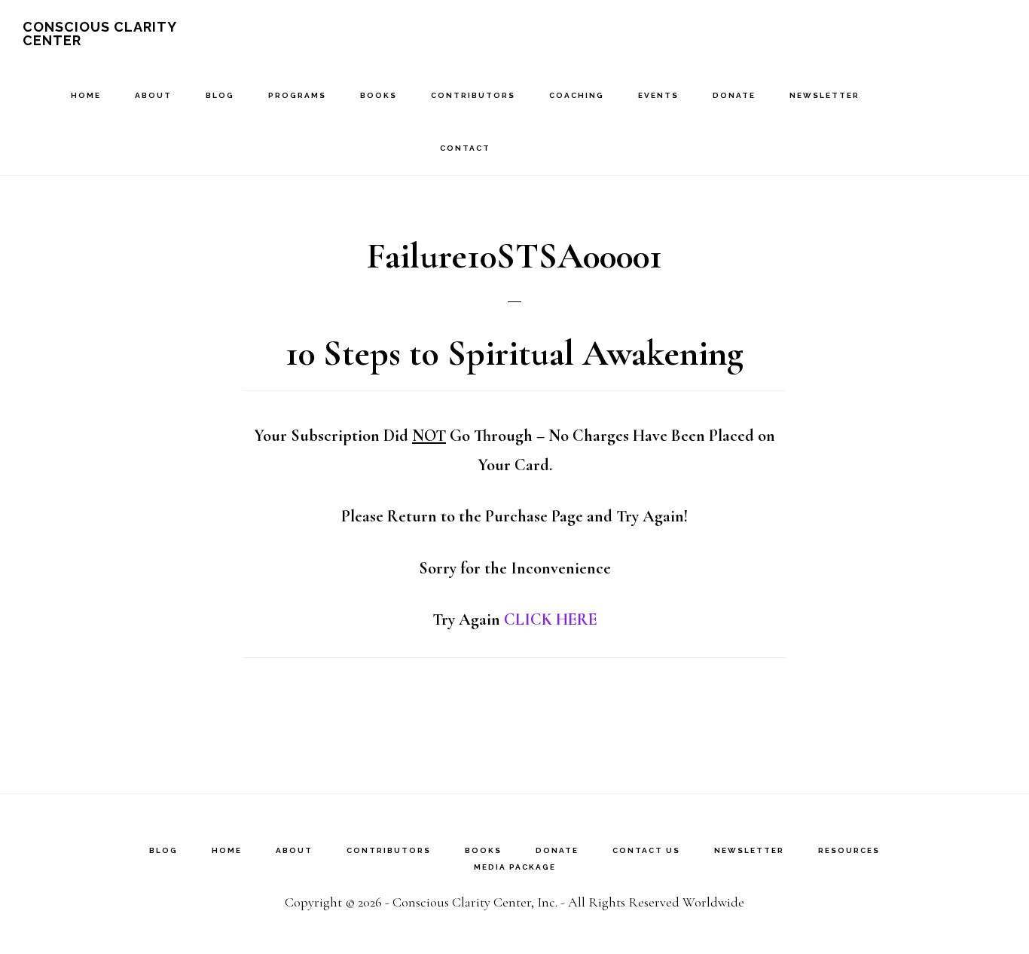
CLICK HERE (550, 619)
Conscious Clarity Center (99, 33)
